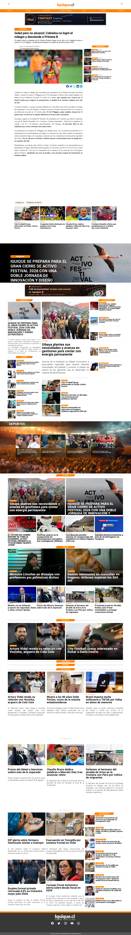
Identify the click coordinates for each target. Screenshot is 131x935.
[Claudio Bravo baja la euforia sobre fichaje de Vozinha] (87, 61)
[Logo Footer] (64, 920)
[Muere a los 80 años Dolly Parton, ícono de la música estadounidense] (94, 351)
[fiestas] (90, 855)
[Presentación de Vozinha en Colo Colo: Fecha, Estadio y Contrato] (87, 78)
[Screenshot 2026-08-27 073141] (94, 306)
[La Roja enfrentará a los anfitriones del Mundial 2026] (87, 70)
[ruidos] (109, 602)
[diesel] (51, 602)
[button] (19, 202)
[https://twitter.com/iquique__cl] (59, 924)
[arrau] (22, 602)
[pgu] (90, 879)
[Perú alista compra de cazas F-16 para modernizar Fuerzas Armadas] (94, 321)
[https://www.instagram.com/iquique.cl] (65, 924)
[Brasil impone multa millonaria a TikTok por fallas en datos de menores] (94, 367)
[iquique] (65, 8)
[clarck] (12, 384)
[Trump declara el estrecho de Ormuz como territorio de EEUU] (90, 843)
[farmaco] (26, 835)
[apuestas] (12, 404)
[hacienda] (90, 820)
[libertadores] (90, 902)
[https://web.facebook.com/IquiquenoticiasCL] (52, 924)
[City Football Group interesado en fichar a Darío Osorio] (104, 692)
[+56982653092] (78, 924)
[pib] (90, 890)
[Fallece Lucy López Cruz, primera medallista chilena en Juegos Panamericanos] (12, 414)
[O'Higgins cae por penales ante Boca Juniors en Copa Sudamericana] (12, 394)
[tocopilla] (65, 835)
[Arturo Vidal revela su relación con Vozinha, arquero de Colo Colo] (94, 336)
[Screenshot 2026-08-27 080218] (24, 319)
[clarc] (12, 364)
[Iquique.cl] (9, 5)
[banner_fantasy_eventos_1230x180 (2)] (65, 296)
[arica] (80, 602)
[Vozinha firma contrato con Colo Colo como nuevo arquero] (12, 374)
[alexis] (87, 53)
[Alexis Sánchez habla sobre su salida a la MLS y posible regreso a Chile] (90, 831)
